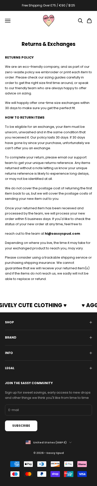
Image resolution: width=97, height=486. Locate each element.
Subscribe (21, 425)
